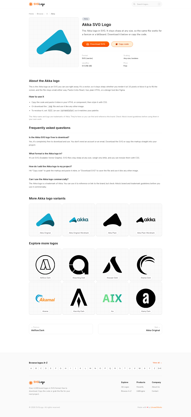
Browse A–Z (126, 391)
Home (31, 14)
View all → (157, 362)
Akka (86, 19)
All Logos (125, 387)
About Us (156, 387)
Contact (155, 391)
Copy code (124, 44)
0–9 (159, 368)
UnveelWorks (156, 407)
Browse (40, 14)
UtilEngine (141, 391)
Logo (39, 383)
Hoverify (140, 387)
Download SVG (97, 44)
